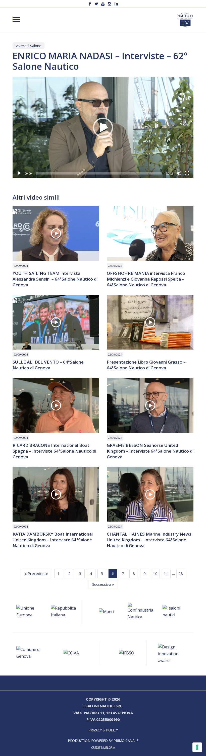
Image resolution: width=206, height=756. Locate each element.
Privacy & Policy (103, 730)
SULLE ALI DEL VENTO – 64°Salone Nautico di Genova (48, 365)
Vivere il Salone (28, 45)
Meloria (109, 747)
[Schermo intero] (186, 173)
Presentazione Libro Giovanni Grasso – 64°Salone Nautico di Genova (146, 365)
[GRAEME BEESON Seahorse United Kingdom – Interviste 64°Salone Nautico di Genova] (150, 405)
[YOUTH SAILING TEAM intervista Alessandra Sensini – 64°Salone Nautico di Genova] (56, 233)
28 (180, 573)
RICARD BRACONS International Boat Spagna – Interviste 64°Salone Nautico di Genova (54, 451)
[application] (103, 127)
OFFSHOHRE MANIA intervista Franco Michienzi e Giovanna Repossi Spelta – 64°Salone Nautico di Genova (146, 279)
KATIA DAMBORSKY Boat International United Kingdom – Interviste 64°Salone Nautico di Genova (53, 539)
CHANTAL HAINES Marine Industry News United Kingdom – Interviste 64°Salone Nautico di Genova (149, 539)
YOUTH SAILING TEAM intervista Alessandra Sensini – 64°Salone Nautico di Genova (55, 279)
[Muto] (178, 173)
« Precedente (36, 573)
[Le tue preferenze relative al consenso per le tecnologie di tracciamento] (197, 747)
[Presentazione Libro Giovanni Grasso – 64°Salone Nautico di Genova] (150, 322)
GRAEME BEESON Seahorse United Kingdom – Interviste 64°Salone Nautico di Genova (150, 451)
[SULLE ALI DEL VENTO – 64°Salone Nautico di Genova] (56, 322)
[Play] (19, 173)
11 (166, 573)
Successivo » (103, 584)
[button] (103, 128)
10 (155, 573)
